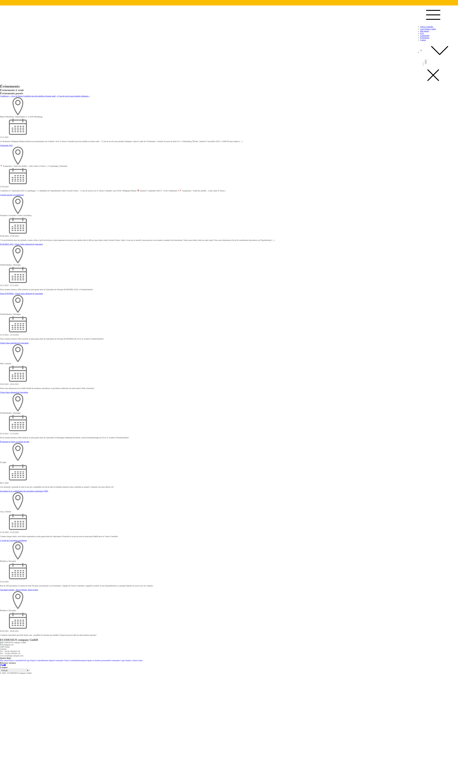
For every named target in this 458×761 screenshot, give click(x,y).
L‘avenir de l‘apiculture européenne (13, 540)
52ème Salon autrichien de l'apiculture (14, 343)
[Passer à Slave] (441, 63)
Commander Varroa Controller (65, 660)
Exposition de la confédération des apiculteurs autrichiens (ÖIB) (24, 491)
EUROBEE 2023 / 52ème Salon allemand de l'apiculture (21, 244)
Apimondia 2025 (6, 145)
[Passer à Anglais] (441, 60)
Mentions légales (48, 660)
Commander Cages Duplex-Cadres (124, 660)
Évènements (424, 38)
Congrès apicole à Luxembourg (12, 195)
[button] (15, 670)
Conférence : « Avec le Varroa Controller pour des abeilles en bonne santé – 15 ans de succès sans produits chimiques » (45, 96)
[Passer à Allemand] (441, 61)
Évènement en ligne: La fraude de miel (14, 442)
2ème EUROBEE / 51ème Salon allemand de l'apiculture (21, 294)
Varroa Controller (426, 27)
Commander (424, 36)
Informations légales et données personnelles (94, 660)
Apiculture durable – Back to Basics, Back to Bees (19, 590)
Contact (423, 40)
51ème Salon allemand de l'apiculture (14, 392)
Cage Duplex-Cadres (428, 29)
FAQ (422, 33)
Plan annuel (424, 31)
